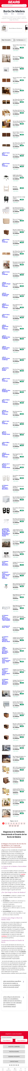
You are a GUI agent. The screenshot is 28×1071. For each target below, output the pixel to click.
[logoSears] (14, 2)
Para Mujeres (6, 1040)
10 (10, 825)
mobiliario (4, 936)
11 (12, 825)
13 (18, 825)
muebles (23, 874)
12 (15, 825)
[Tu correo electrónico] (14, 1037)
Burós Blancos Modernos (15, 28)
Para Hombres (21, 1040)
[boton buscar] (25, 5)
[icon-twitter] (11, 1066)
